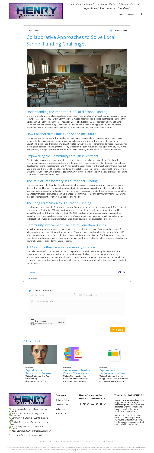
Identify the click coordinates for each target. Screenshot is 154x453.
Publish (118, 329)
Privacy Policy (110, 441)
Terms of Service (99, 441)
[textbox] (106, 6)
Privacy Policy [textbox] (62, 400)
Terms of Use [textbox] (62, 405)
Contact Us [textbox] (61, 413)
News (32, 272)
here (86, 451)
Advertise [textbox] (60, 409)
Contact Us (89, 441)
